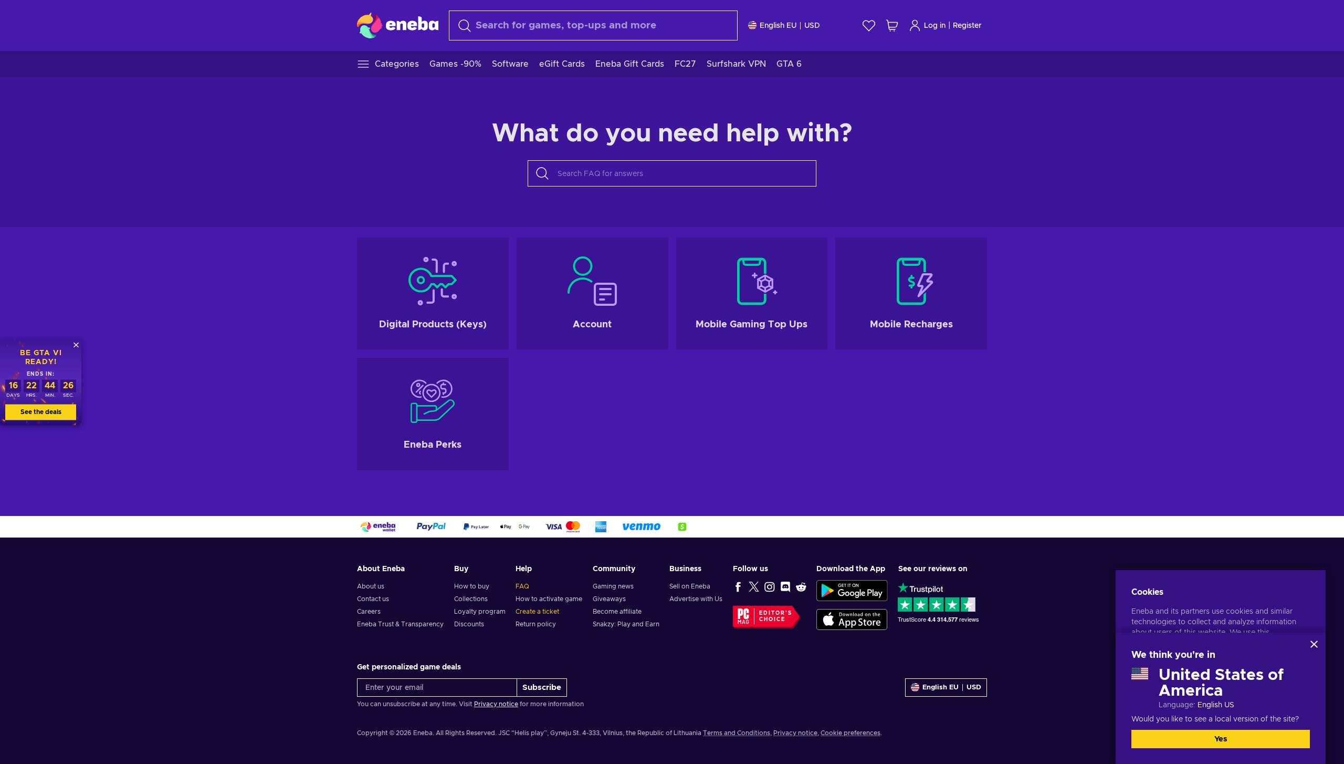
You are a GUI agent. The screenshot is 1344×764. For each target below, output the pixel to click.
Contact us (373, 599)
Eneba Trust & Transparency (400, 624)
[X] (754, 586)
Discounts (469, 624)
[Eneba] (397, 25)
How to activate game (549, 599)
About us (370, 586)
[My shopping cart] (892, 25)
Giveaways (609, 599)
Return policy (536, 624)
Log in (935, 25)
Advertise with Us (695, 599)
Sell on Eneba (689, 586)
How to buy (471, 586)
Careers (369, 611)
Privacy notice (496, 704)
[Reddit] (801, 586)
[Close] (1314, 644)
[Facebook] (738, 586)
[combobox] (593, 25)
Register (967, 25)
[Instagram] (769, 586)
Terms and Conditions (736, 733)
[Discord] (785, 586)
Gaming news (613, 586)
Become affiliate (617, 611)
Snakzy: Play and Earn (626, 624)
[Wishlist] (868, 25)
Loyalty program (480, 611)
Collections (471, 599)
